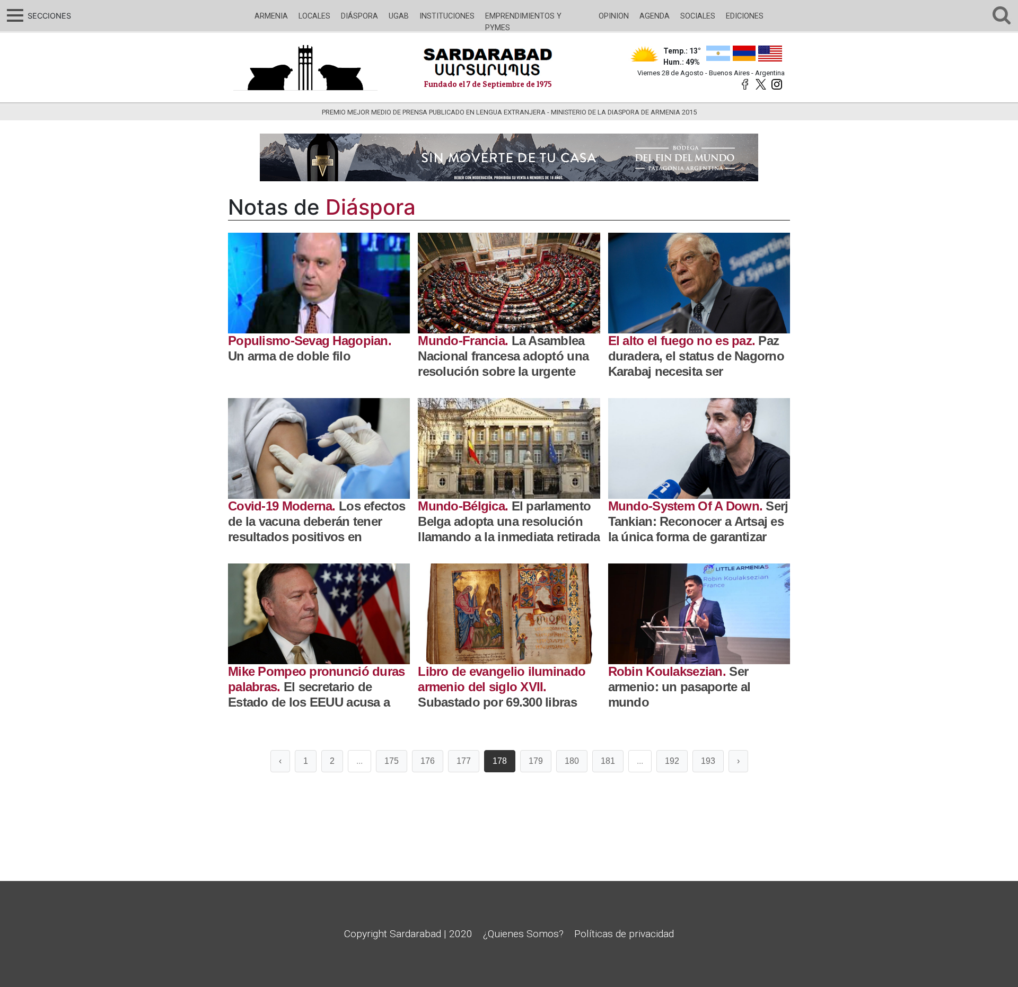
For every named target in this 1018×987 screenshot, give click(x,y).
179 (536, 760)
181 (608, 760)
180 (572, 760)
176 (427, 760)
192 (672, 760)
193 (708, 760)
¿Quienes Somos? (523, 934)
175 (391, 760)
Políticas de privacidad (624, 934)
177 (464, 760)
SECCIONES (48, 15)
